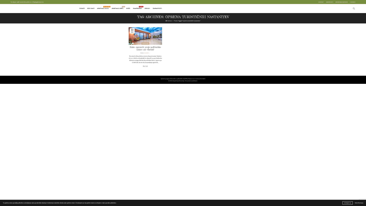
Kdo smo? (90, 8)
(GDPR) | (185, 79)
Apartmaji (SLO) (103, 7)
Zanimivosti (329, 2)
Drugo (147, 8)
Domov (82, 8)
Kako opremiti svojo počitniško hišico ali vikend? (145, 48)
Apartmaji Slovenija (178, 81)
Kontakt (321, 2)
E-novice (352, 2)
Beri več (145, 66)
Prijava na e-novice (193, 79)
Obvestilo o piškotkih (176, 79)
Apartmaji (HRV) (118, 7)
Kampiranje (138, 7)
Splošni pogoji (165, 79)
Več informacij (359, 203)
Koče (128, 8)
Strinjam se (347, 203)
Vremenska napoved (341, 2)
